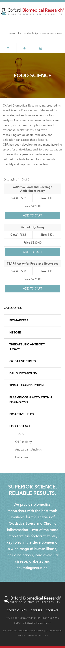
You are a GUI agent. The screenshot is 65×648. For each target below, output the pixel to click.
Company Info (17, 610)
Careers (36, 610)
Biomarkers (18, 320)
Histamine (21, 457)
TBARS (19, 434)
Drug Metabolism (23, 373)
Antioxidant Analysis (28, 449)
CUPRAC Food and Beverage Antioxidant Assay (32, 188)
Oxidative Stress (22, 361)
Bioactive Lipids (21, 414)
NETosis (15, 332)
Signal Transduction (26, 385)
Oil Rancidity (23, 441)
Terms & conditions (38, 636)
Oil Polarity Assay (32, 227)
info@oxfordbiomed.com (37, 623)
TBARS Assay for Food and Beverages (32, 263)
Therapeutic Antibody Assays (27, 347)
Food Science (20, 426)
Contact (52, 610)
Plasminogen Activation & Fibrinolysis (31, 400)
